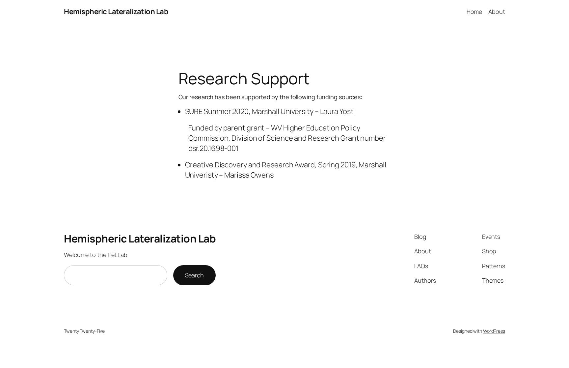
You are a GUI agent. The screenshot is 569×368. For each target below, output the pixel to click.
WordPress (494, 331)
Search (194, 275)
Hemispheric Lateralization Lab (116, 11)
